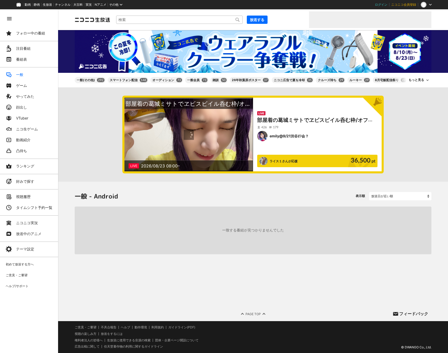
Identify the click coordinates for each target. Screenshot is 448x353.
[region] (29, 181)
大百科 (78, 4)
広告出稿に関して (87, 346)
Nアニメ (100, 4)
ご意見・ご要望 (85, 327)
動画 (28, 4)
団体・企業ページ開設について (177, 340)
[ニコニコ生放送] (92, 19)
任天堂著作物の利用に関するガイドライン (133, 346)
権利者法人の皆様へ (89, 340)
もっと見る (416, 80)
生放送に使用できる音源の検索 (129, 340)
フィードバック (413, 313)
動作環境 (141, 327)
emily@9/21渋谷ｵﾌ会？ (289, 136)
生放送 (47, 4)
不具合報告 (108, 327)
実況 (89, 4)
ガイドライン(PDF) (181, 327)
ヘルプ (125, 327)
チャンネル (63, 4)
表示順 (360, 196)
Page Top (253, 314)
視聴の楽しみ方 (85, 334)
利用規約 (157, 327)
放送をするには (112, 333)
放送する (257, 19)
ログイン (381, 4)
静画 (37, 4)
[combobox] (179, 20)
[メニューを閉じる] (9, 18)
